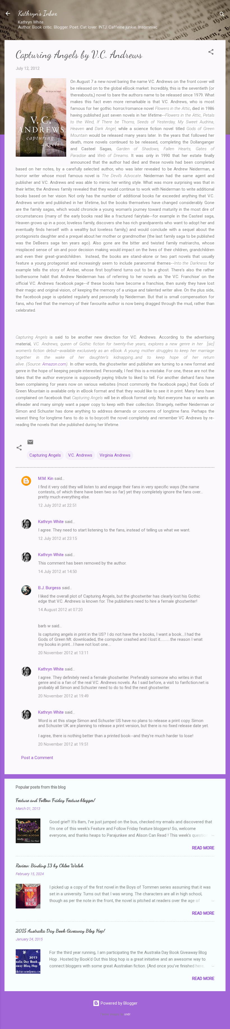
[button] (211, 52)
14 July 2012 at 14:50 (57, 571)
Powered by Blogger (118, 1003)
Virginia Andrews (115, 455)
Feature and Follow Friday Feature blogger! (55, 800)
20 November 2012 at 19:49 (63, 696)
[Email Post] (30, 444)
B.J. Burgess (49, 587)
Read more (203, 847)
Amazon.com (54, 364)
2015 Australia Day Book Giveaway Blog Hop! (60, 931)
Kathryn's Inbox (37, 13)
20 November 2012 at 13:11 (63, 652)
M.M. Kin (45, 478)
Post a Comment (37, 757)
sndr (127, 1014)
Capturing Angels (45, 455)
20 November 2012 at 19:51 (63, 744)
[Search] (222, 15)
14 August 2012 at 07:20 (60, 609)
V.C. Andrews (80, 455)
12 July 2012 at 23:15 (57, 538)
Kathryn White (51, 521)
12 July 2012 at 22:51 (57, 505)
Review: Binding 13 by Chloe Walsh (49, 865)
